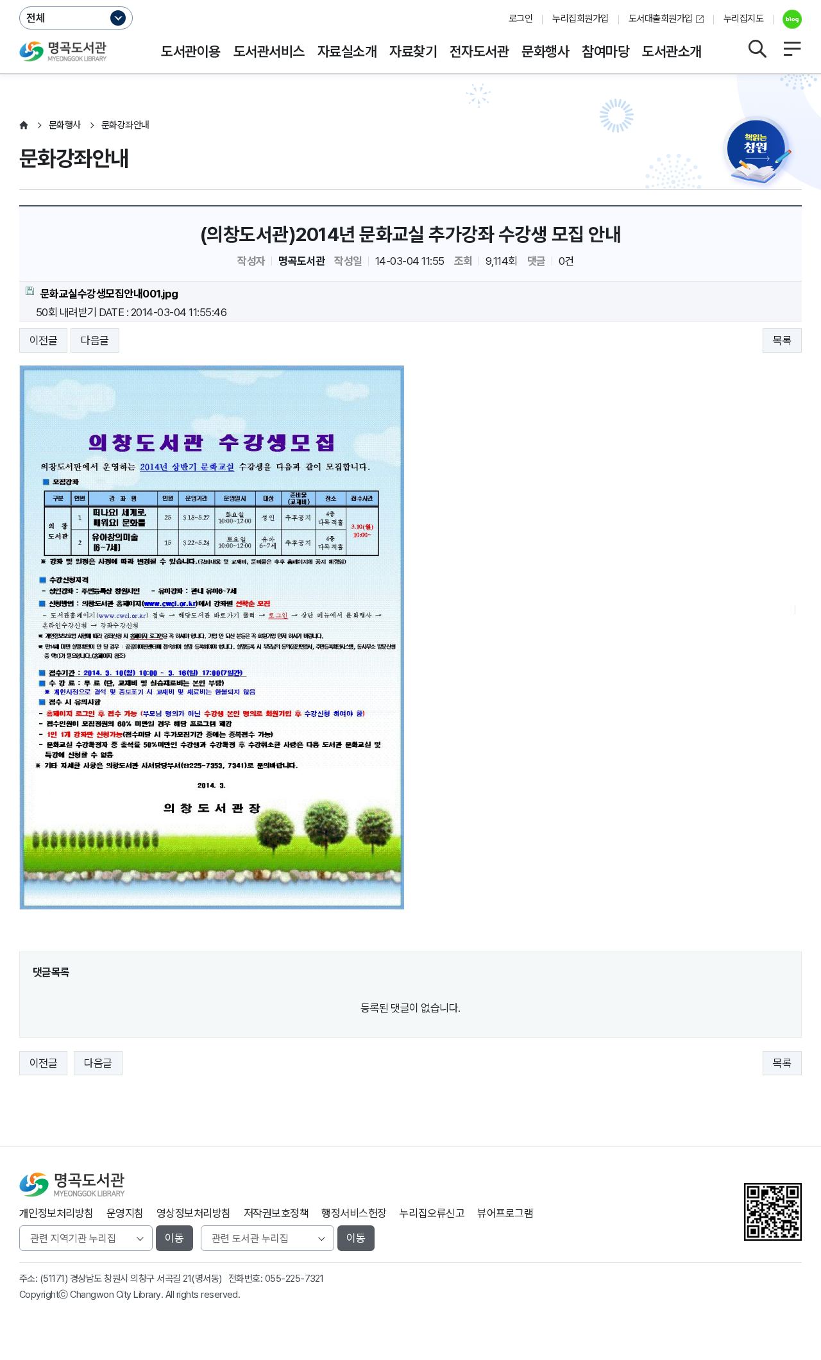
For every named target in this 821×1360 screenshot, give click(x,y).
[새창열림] (787, 19)
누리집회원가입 (580, 18)
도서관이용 (190, 51)
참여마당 (605, 51)
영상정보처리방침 (194, 1213)
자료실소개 (347, 51)
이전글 (43, 340)
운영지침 (125, 1213)
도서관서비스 (269, 51)
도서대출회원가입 (661, 18)
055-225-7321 (294, 1278)
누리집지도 (743, 18)
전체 (36, 18)
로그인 (520, 18)
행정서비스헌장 (353, 1213)
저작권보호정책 (276, 1213)
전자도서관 (479, 51)
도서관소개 (671, 51)
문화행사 (545, 51)
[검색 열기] (756, 48)
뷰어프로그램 (505, 1213)
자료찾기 (413, 51)
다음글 (94, 340)
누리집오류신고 (432, 1213)
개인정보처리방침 (56, 1213)
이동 (174, 1238)
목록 (782, 340)
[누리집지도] (792, 48)
